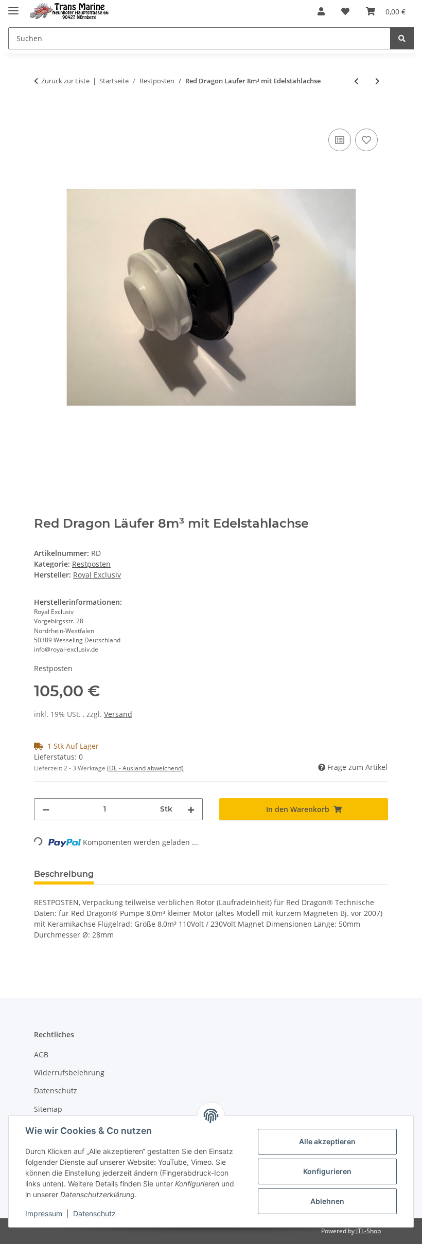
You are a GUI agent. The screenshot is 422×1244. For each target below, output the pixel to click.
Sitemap (48, 1109)
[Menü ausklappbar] (13, 6)
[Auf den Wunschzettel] (366, 140)
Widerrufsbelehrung (69, 1072)
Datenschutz (94, 1213)
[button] (321, 11)
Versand (118, 714)
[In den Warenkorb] (42, 114)
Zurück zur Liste (65, 80)
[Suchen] (402, 38)
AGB (41, 1054)
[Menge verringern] (45, 809)
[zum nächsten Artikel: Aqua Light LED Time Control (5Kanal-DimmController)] (377, 81)
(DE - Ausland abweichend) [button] (145, 768)
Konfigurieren (327, 1171)
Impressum (43, 1213)
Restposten (91, 564)
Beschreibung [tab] (64, 874)
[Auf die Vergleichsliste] (339, 140)
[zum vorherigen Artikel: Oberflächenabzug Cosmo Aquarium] (356, 81)
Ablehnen (327, 1201)
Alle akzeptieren (327, 1141)
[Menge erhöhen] (191, 809)
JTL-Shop (368, 1231)
